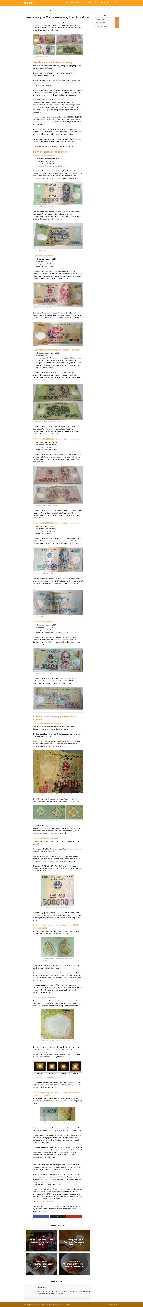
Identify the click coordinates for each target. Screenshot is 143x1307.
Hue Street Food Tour (73, 3)
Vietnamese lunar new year (45, 1201)
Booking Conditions (54, 1304)
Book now (110, 3)
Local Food (38, 1304)
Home (27, 10)
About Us (62, 1304)
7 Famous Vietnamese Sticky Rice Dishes (41, 1265)
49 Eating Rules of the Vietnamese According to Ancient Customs (74, 1242)
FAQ (96, 3)
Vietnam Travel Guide (36, 10)
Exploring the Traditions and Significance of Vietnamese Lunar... (41, 1242)
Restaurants (45, 1304)
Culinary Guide (87, 3)
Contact (102, 3)
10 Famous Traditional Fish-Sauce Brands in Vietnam (74, 1265)
